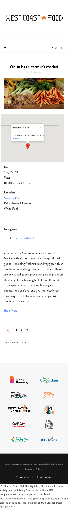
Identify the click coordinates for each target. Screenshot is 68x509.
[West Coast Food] (34, 16)
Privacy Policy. (34, 469)
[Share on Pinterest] (27, 330)
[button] (28, 146)
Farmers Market (24, 238)
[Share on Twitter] (21, 330)
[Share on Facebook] (16, 330)
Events (16, 138)
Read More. (11, 310)
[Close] (40, 127)
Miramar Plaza (12, 197)
